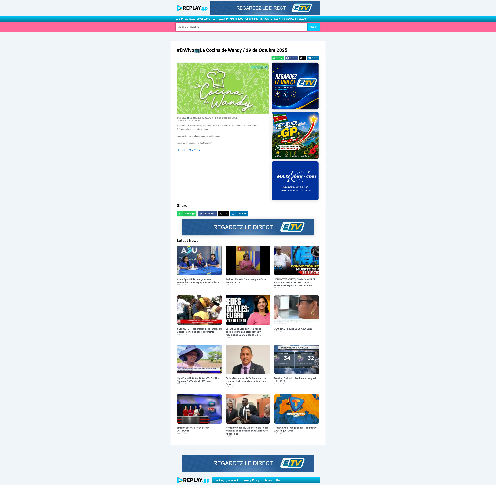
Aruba (179, 19)
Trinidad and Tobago (294, 19)
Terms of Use (272, 480)
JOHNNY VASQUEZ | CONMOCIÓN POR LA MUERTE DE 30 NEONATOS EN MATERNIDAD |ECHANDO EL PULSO (295, 282)
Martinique (236, 19)
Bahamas (190, 19)
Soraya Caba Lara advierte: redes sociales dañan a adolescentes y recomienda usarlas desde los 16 (243, 331)
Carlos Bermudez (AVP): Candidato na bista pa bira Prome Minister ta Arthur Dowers (246, 381)
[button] (278, 58)
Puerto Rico (251, 19)
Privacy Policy (251, 480)
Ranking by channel (226, 480)
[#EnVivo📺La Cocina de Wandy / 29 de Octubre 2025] (223, 88)
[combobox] (241, 27)
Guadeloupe (203, 19)
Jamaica (223, 19)
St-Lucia (275, 19)
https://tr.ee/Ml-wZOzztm (189, 150)
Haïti (214, 19)
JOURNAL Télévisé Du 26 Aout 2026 (293, 328)
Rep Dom (264, 19)
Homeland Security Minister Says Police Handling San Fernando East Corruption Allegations (247, 430)
